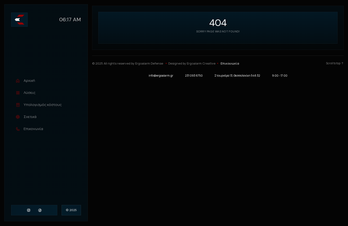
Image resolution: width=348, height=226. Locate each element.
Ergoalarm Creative (201, 63)
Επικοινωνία (230, 63)
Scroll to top (333, 63)
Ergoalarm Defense (149, 63)
